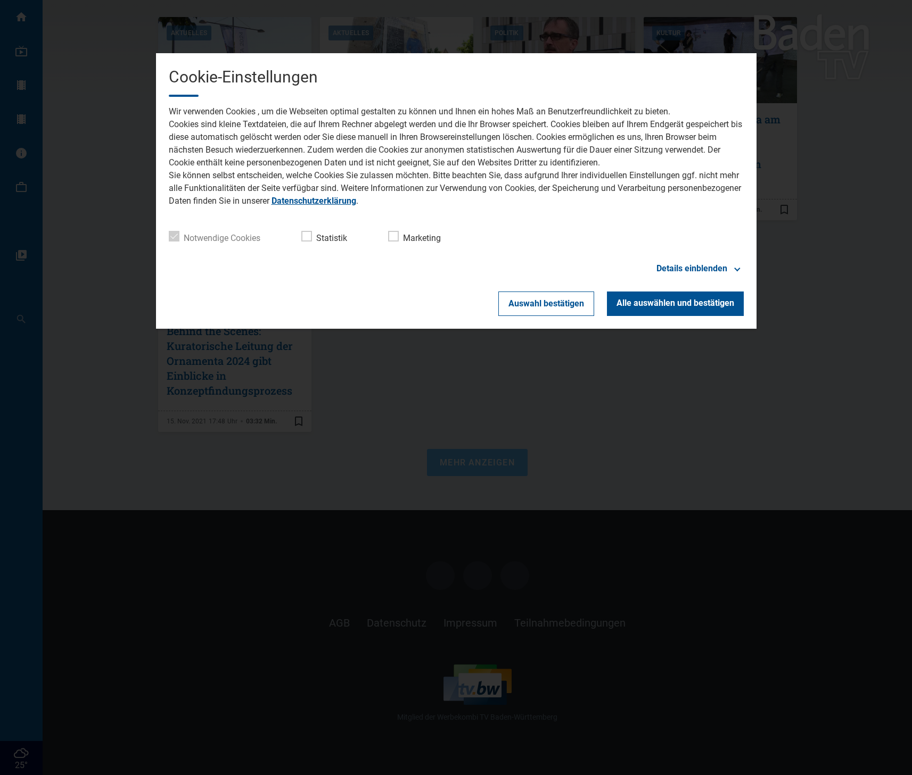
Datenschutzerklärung (314, 201)
